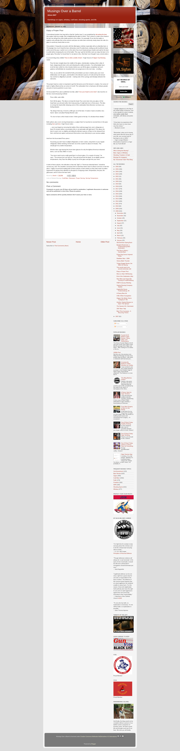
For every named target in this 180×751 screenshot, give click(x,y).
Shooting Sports (118, 487)
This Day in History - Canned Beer (123, 251)
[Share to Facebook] (73, 176)
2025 (117, 169)
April (118, 233)
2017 (117, 189)
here (53, 124)
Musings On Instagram (120, 157)
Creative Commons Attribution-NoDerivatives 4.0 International (98, 736)
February (120, 238)
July (118, 225)
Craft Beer (65, 178)
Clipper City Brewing (99, 58)
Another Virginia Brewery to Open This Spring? (125, 303)
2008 (117, 211)
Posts (117, 323)
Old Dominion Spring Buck (124, 242)
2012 (117, 201)
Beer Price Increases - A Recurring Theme (124, 311)
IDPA (114, 484)
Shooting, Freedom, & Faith (121, 155)
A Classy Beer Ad (122, 293)
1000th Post (117, 352)
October (119, 218)
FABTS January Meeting (124, 283)
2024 (117, 171)
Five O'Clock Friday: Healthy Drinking (127, 423)
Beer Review (117, 473)
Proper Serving (80, 178)
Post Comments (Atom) (61, 245)
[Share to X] (71, 176)
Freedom (116, 482)
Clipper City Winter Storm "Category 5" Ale (124, 299)
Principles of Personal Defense (122, 553)
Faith (114, 480)
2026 (117, 166)
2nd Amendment (118, 471)
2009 (117, 208)
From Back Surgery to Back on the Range (127, 408)
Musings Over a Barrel (64, 11)
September (120, 220)
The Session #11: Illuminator (125, 306)
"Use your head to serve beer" (88, 92)
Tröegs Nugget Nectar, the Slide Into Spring (124, 264)
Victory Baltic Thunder (123, 261)
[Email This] (68, 176)
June (118, 228)
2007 (117, 316)
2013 (117, 198)
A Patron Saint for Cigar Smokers (126, 393)
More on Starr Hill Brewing (124, 274)
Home (78, 242)
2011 (117, 203)
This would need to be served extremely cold (124, 268)
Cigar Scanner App (126, 454)
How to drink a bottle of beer (73, 58)
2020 (117, 181)
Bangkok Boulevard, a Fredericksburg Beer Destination (123, 246)
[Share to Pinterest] (75, 176)
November (120, 215)
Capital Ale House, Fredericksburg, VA (123, 290)
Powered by (119, 97)
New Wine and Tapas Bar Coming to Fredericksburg (125, 279)
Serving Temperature (92, 178)
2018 (117, 186)
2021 (117, 179)
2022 (117, 176)
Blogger (93, 744)
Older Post (105, 242)
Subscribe (123, 91)
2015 (117, 193)
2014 (117, 196)
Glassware (72, 178)
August (119, 223)
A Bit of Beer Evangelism (124, 295)
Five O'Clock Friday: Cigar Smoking (127, 434)
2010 (117, 206)
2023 (117, 174)
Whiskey (115, 489)
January (119, 240)
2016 (117, 191)
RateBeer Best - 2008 (123, 258)
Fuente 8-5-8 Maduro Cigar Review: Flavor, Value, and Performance (125, 338)
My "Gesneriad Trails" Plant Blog (123, 159)
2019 (117, 184)
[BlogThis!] (70, 176)
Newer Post (51, 242)
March (119, 235)
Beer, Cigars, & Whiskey (120, 153)
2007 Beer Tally (121, 308)
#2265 (120, 598)
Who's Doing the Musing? (121, 150)
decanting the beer (101, 34)
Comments (119, 326)
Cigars (115, 475)
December (120, 213)
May (118, 230)
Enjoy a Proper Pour (123, 271)
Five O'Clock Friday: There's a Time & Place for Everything (127, 444)
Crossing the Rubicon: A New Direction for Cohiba (127, 363)
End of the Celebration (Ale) (125, 276)
